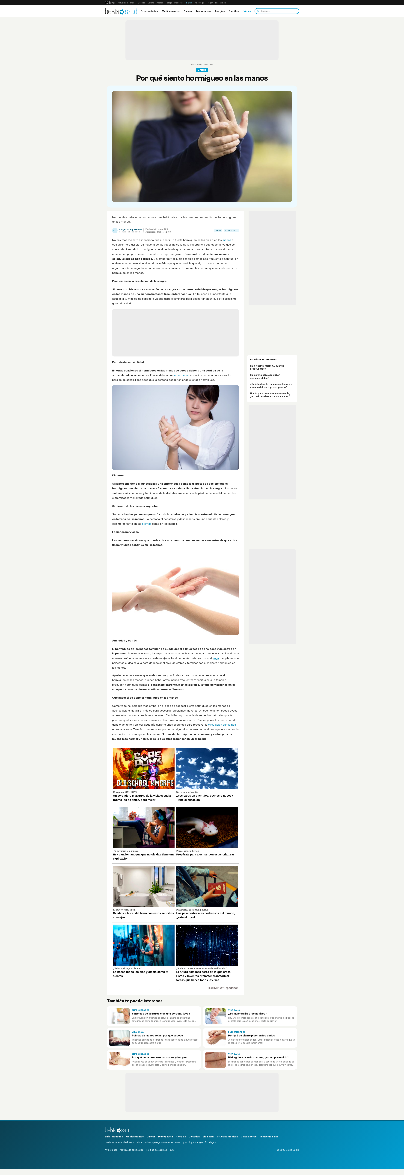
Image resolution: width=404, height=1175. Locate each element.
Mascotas (179, 3)
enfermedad (182, 375)
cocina (138, 1142)
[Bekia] (110, 2)
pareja (156, 1142)
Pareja (169, 3)
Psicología (199, 3)
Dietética (234, 11)
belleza (128, 1142)
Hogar (210, 3)
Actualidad (123, 3)
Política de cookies (156, 1149)
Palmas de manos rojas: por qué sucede (157, 1035)
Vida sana (249, 11)
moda (119, 1142)
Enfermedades (149, 11)
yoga (216, 658)
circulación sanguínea (222, 724)
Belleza (141, 3)
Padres (160, 3)
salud (178, 1142)
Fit (216, 3)
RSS (171, 1149)
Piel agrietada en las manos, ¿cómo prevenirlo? (258, 1057)
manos (227, 240)
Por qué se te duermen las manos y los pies (159, 1057)
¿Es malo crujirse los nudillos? (247, 1013)
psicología (189, 1142)
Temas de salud (269, 1136)
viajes (212, 1142)
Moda (133, 3)
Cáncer (188, 11)
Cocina (151, 3)
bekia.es (109, 1142)
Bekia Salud (196, 64)
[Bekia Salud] (121, 11)
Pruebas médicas (227, 1136)
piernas (146, 523)
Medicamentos (171, 11)
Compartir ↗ (231, 230)
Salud (189, 3)
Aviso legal (111, 1149)
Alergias (220, 11)
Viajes (223, 3)
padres (148, 1142)
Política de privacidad (131, 1149)
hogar (199, 1142)
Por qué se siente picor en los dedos (251, 1035)
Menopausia (203, 11)
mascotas (167, 1142)
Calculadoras (249, 1136)
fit (206, 1142)
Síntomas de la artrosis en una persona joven (161, 1013)
